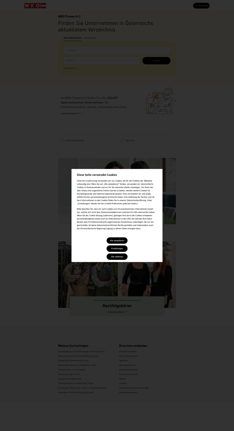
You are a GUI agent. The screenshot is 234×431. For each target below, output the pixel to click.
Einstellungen (117, 249)
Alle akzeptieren (117, 241)
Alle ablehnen (117, 257)
